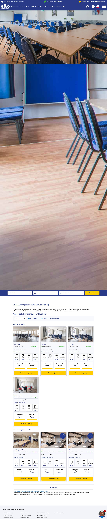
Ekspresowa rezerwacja (18, 6)
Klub (64, 6)
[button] (18, 1)
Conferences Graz (24, 517)
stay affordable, (54, 1)
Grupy (42, 6)
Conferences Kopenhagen (43, 513)
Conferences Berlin (8, 515)
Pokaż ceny (92, 293)
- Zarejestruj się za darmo (14, 1)
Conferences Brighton (8, 517)
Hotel (32, 6)
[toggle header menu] (104, 6)
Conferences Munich (42, 517)
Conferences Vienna (59, 513)
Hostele (37, 6)
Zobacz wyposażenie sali (19, 351)
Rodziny (59, 6)
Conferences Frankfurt (25, 515)
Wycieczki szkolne (50, 6)
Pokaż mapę (34, 346)
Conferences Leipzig (42, 515)
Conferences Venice (8, 513)
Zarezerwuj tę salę (26, 373)
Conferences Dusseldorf (26, 513)
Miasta (28, 6)
